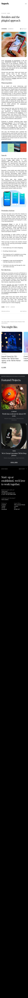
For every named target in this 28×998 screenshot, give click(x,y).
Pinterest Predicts (7, 123)
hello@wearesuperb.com (8, 493)
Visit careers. (5, 499)
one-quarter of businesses (12, 60)
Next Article (23, 311)
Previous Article (5, 311)
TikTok (3, 507)
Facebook (4, 509)
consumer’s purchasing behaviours (14, 104)
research (20, 112)
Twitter (7, 307)
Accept (4, 995)
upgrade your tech (11, 285)
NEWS (8, 13)
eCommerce (10, 29)
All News (3, 367)
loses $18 (12, 160)
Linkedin (12, 307)
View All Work (14, 462)
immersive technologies (10, 292)
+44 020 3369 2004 (10, 494)
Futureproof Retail (6, 224)
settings (16, 992)
